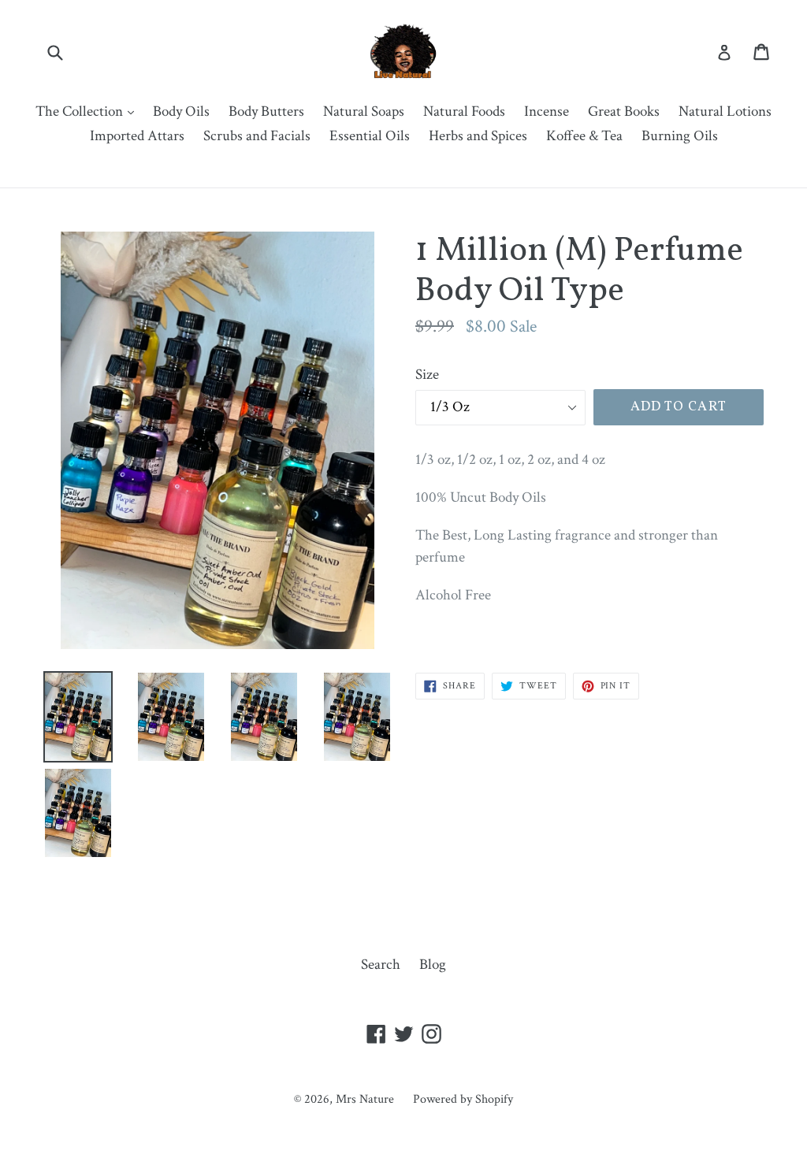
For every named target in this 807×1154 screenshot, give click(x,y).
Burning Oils (680, 136)
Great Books (624, 111)
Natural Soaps (363, 111)
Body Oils (181, 111)
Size (427, 374)
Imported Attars (137, 136)
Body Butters (266, 111)
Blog (432, 964)
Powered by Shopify (463, 1099)
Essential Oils (369, 136)
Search (380, 964)
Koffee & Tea (584, 136)
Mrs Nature (366, 1099)
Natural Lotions (725, 111)
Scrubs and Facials (257, 136)
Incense (546, 111)
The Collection (88, 111)
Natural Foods (464, 111)
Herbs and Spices (478, 136)
